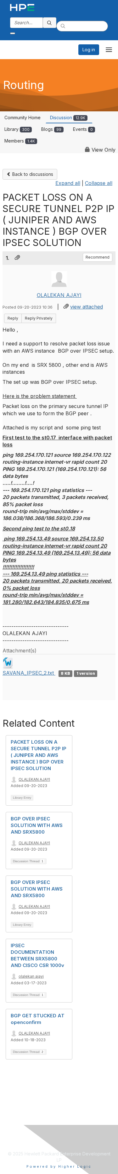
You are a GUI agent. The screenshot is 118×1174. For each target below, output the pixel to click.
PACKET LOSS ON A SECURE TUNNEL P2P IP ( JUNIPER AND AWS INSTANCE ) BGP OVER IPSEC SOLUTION (38, 755)
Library (17, 129)
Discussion (67, 117)
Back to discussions (32, 174)
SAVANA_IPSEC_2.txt (29, 673)
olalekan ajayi (31, 976)
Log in (88, 49)
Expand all (67, 183)
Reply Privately (39, 318)
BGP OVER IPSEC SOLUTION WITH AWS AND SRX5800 (37, 825)
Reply (13, 318)
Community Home (22, 117)
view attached (86, 307)
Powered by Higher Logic (59, 1166)
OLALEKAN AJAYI (59, 295)
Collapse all (98, 183)
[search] (50, 22)
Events (83, 129)
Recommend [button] (98, 257)
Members (19, 140)
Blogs (51, 129)
